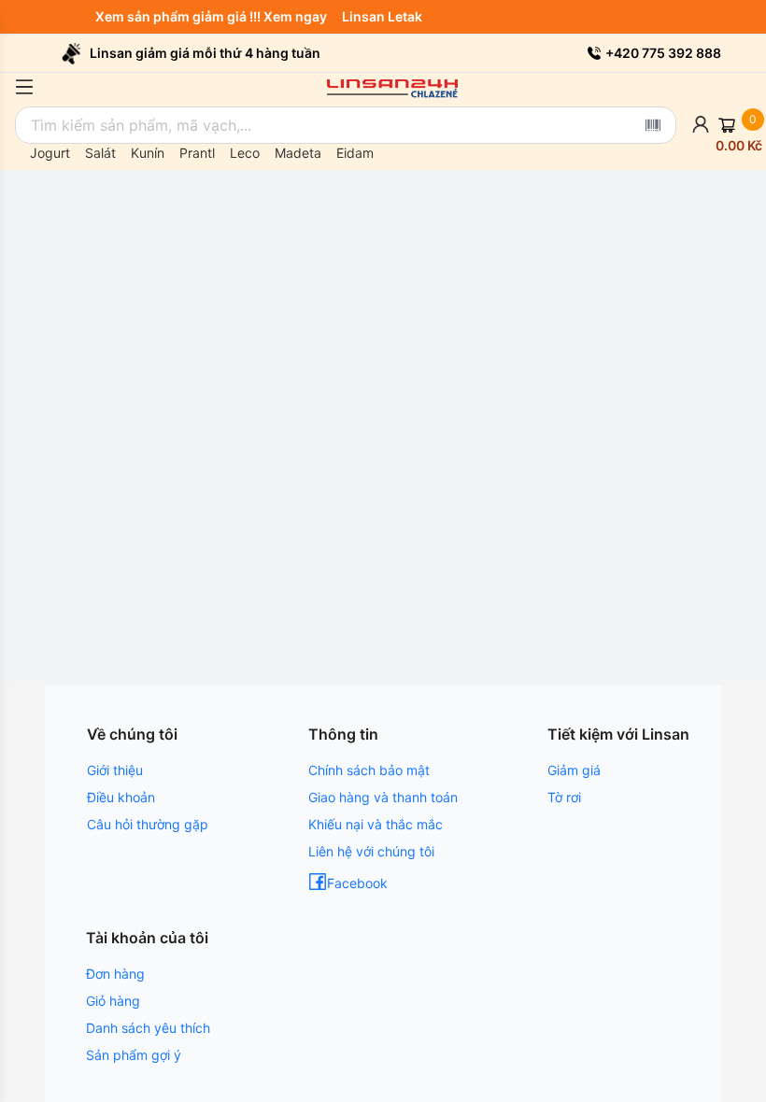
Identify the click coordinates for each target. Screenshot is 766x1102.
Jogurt (50, 153)
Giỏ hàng (113, 1001)
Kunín (147, 153)
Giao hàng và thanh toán (383, 797)
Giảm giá (574, 770)
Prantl (197, 153)
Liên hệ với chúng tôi (371, 851)
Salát (100, 153)
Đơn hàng (115, 974)
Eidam (355, 153)
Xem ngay (299, 16)
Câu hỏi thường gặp (147, 824)
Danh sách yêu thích (148, 1028)
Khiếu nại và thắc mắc (375, 824)
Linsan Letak (386, 16)
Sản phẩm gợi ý (133, 1055)
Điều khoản (121, 797)
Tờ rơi (564, 797)
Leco (245, 153)
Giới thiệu (115, 770)
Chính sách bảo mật (369, 770)
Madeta (298, 153)
